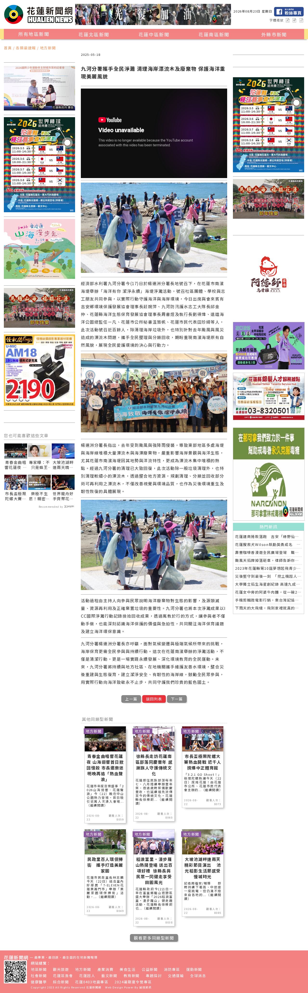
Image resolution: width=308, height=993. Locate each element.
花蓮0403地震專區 (91, 981)
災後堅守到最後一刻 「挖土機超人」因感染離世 (268, 576)
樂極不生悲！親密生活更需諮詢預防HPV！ (39, 501)
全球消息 (198, 975)
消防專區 (172, 969)
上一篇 (131, 698)
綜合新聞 (61, 981)
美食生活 (127, 969)
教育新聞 (132, 975)
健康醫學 (39, 981)
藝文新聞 (109, 975)
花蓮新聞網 (93, 987)
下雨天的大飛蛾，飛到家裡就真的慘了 (268, 607)
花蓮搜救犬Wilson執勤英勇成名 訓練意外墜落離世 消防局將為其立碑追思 (268, 544)
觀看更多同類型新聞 (154, 938)
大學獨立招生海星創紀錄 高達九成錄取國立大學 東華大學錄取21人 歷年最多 (268, 584)
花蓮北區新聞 (93, 34)
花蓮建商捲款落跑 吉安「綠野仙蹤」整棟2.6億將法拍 (268, 536)
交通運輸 (176, 975)
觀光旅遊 (61, 969)
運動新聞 (194, 969)
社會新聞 (39, 975)
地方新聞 (83, 969)
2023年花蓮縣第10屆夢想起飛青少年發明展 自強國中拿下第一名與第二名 (268, 568)
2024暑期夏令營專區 (133, 981)
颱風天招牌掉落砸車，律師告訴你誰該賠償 (268, 560)
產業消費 (105, 969)
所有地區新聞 (34, 34)
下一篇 (177, 698)
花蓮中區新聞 (154, 34)
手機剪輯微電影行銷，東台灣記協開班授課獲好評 (268, 599)
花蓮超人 (87, 975)
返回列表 (154, 698)
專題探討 (154, 975)
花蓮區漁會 (63, 975)
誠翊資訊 (145, 987)
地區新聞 (39, 969)
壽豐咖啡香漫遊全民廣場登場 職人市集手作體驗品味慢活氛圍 (268, 552)
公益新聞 (150, 969)
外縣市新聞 (274, 34)
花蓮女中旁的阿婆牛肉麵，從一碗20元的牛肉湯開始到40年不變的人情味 (268, 592)
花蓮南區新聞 (214, 34)
